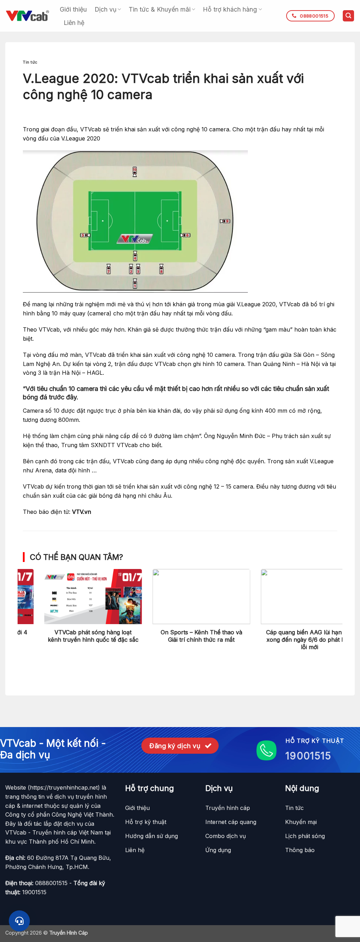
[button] (348, 16)
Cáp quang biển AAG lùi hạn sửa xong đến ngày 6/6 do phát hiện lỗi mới (180, 639)
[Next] (327, 603)
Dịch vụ (105, 9)
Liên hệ (74, 22)
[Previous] (33, 603)
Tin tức (30, 62)
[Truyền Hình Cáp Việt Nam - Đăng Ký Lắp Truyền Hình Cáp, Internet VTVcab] (27, 15)
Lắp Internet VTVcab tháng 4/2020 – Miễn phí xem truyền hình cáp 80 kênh (288, 639)
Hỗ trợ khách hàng (230, 9)
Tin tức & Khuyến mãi (160, 9)
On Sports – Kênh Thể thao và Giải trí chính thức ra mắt (71, 636)
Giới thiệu (73, 9)
